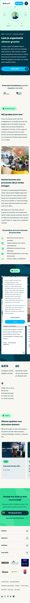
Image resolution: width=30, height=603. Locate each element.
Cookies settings (15, 317)
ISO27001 (3, 589)
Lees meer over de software (15, 518)
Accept (15, 321)
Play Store (17, 589)
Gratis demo (19, 3)
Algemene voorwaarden (7, 585)
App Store (10, 589)
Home (2, 34)
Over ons (8, 34)
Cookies (17, 585)
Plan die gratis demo (15, 513)
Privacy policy (24, 585)
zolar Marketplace (15, 581)
